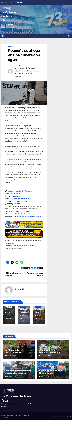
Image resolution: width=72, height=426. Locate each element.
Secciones (57, 416)
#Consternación (20, 71)
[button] (65, 36)
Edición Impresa (66, 416)
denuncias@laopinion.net (22, 216)
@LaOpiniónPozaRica (22, 198)
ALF (19, 66)
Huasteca (11, 46)
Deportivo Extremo (45, 368)
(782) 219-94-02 (19, 214)
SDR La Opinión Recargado (22, 191)
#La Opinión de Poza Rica (24, 74)
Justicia (42, 347)
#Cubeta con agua (32, 71)
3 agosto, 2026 (11, 355)
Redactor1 (8, 320)
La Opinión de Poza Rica (8, 16)
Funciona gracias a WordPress (9, 415)
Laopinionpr (17, 193)
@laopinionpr (16, 196)
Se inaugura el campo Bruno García (51, 371)
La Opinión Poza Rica (20, 201)
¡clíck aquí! (31, 214)
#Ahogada (31, 68)
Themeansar (4, 417)
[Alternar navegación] (34, 35)
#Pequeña (18, 76)
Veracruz (7, 347)
